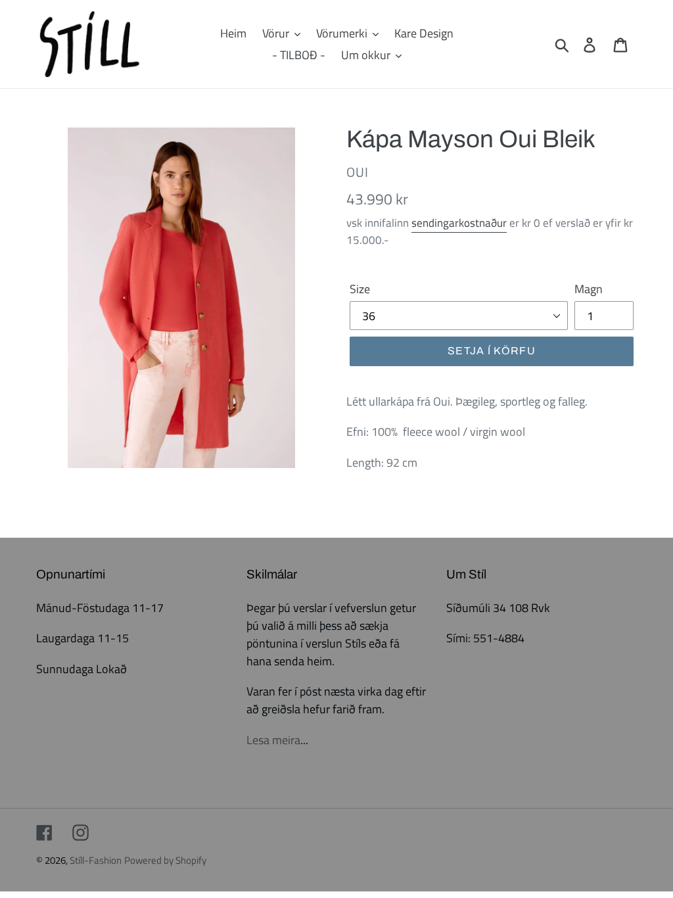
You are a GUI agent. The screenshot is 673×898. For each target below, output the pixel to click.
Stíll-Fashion (96, 860)
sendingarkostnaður (459, 222)
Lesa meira (273, 740)
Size (360, 289)
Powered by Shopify (165, 860)
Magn (588, 289)
